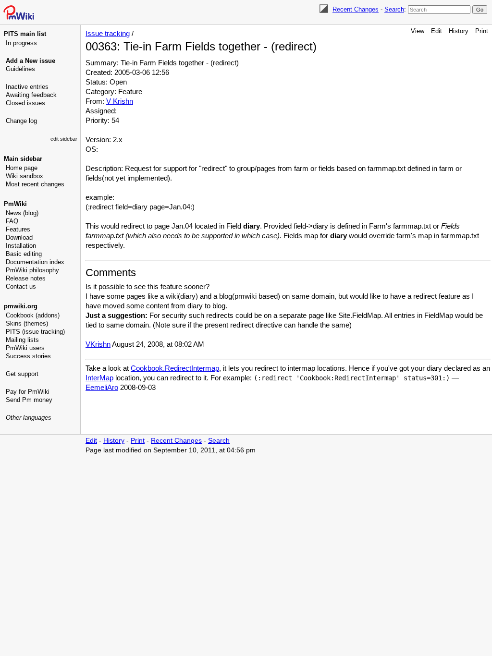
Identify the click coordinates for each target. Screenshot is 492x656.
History (458, 31)
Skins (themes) (27, 323)
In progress (21, 43)
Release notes (26, 278)
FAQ (12, 221)
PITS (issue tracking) (35, 331)
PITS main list (25, 33)
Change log (21, 120)
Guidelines (20, 69)
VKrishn (98, 344)
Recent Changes (355, 9)
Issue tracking (108, 33)
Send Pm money (29, 399)
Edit (436, 31)
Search (394, 9)
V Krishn (119, 101)
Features (18, 229)
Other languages (28, 417)
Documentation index (35, 262)
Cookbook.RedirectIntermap (175, 368)
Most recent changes (35, 184)
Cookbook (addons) (33, 315)
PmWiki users (25, 348)
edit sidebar (63, 139)
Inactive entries (27, 86)
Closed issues (25, 103)
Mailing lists (22, 339)
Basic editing (24, 253)
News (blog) (22, 213)
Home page (21, 167)
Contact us (21, 286)
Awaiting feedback (31, 94)
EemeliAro (102, 387)
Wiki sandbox (24, 176)
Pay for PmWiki (27, 391)
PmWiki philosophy (32, 270)
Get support (22, 373)
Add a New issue (30, 60)
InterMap (99, 378)
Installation (21, 245)
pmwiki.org (20, 306)
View (417, 31)
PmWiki (15, 203)
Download (19, 237)
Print (481, 31)
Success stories (28, 356)
